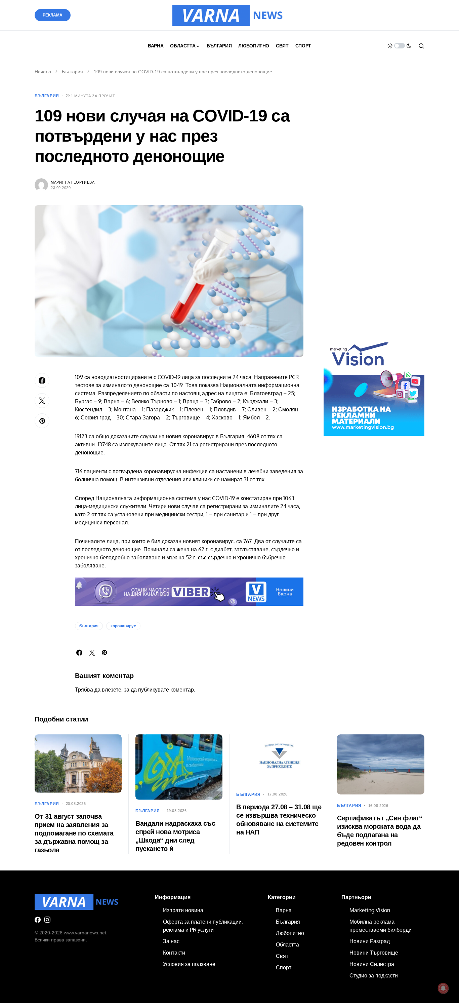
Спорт (283, 967)
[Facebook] (38, 920)
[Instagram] (47, 920)
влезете (111, 689)
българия (88, 626)
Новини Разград (369, 941)
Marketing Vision (369, 910)
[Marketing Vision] (374, 385)
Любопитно (290, 933)
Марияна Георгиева (72, 182)
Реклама (52, 15)
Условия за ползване (189, 964)
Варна (284, 910)
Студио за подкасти (373, 975)
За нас (171, 941)
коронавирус (123, 626)
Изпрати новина (183, 910)
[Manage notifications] (443, 988)
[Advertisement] (374, 218)
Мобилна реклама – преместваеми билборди (380, 925)
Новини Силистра (371, 964)
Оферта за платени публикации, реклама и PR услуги (203, 925)
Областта (287, 944)
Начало (43, 71)
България (72, 71)
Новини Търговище (373, 952)
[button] (399, 45)
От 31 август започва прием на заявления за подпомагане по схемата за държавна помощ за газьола (74, 833)
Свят (282, 956)
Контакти (174, 952)
